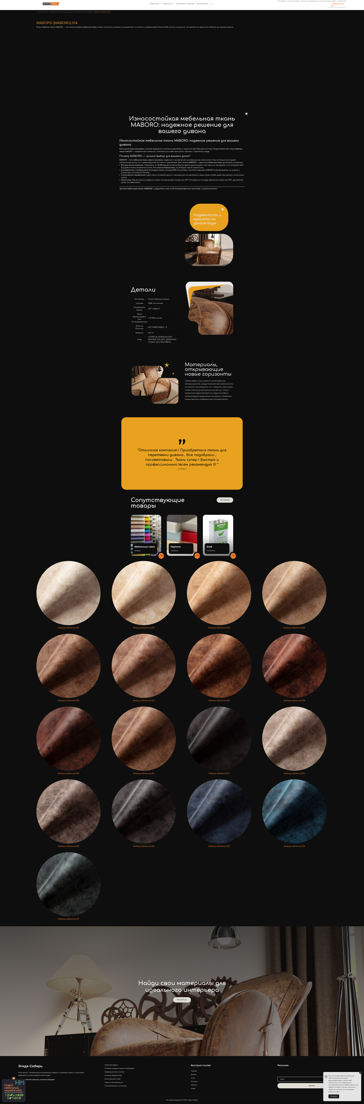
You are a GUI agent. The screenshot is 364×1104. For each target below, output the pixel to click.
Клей (209, 546)
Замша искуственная (76, 12)
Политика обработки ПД (113, 1075)
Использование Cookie (112, 1079)
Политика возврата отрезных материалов (119, 1068)
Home (38, 12)
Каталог (154, 4)
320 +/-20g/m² (154, 309)
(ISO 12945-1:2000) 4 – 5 (157, 327)
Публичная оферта (111, 1065)
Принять (333, 1096)
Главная (194, 1071)
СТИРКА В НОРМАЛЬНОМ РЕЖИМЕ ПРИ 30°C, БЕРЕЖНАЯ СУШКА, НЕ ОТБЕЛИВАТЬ (162, 339)
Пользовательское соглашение (116, 1086)
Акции (193, 1088)
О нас (193, 1078)
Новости (167, 4)
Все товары (224, 500)
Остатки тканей (185, 4)
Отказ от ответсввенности (114, 1082)
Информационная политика (114, 1072)
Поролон (176, 546)
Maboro (89, 12)
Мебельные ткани (57, 12)
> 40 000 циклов (155, 318)
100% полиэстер (155, 303)
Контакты (202, 4)
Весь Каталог (182, 1000)
